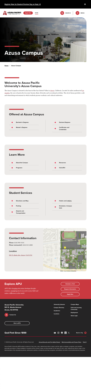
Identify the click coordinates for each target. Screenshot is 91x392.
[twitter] (69, 333)
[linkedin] (65, 333)
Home (6, 66)
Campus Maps (75, 304)
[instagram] (58, 333)
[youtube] (55, 333)
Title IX (84, 342)
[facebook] (62, 333)
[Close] (85, 4)
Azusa (52, 90)
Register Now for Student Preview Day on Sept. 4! (23, 4)
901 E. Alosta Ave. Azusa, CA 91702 (20, 255)
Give (36, 13)
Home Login (74, 316)
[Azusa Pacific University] (12, 13)
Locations (56, 314)
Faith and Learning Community (76, 308)
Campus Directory (59, 308)
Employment (74, 313)
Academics (57, 311)
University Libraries (59, 304)
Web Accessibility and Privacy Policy (71, 342)
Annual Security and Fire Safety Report (49, 342)
